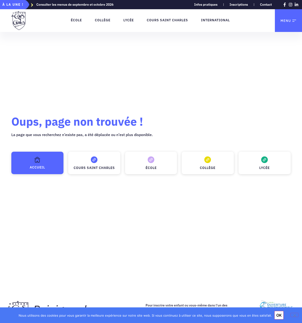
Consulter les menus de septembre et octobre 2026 (74, 4)
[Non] (294, 315)
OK (279, 315)
